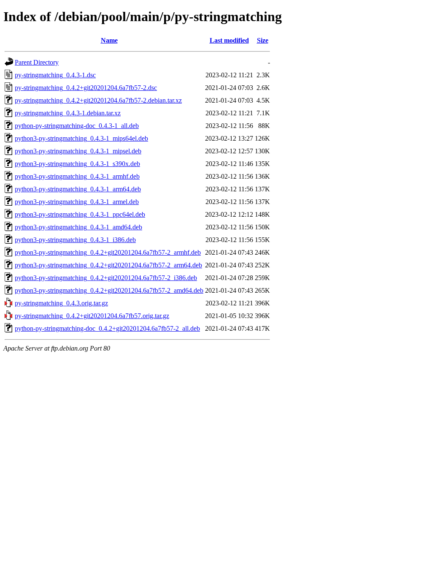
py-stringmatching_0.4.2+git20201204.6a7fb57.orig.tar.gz (92, 315)
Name (109, 40)
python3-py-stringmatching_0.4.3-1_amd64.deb (78, 227)
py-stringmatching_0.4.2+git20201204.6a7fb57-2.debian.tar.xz (98, 100)
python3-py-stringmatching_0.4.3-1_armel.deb (77, 201)
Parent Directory (37, 62)
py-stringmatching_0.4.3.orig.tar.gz (61, 303)
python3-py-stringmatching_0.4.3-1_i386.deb (75, 239)
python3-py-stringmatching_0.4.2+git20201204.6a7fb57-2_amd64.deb (109, 290)
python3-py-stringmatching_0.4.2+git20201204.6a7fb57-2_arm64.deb (108, 265)
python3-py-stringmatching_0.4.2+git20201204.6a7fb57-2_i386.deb (106, 277)
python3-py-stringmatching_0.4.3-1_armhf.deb (77, 176)
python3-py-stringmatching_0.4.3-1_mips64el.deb (81, 138)
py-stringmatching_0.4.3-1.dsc (55, 75)
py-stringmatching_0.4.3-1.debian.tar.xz (68, 113)
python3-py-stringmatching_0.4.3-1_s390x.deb (77, 163)
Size (262, 40)
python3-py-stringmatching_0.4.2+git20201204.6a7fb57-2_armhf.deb (108, 252)
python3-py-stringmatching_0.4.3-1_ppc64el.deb (80, 214)
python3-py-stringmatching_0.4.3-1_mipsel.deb (78, 151)
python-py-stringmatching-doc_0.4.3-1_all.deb (77, 125)
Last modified (229, 40)
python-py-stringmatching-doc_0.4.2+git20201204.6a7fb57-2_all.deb (107, 328)
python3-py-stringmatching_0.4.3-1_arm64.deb (78, 189)
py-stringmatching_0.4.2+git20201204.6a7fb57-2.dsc (86, 87)
